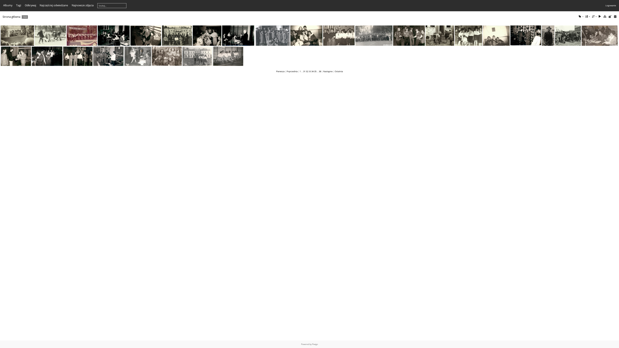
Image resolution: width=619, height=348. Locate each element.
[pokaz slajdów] (600, 17)
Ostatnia (339, 71)
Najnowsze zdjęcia (83, 5)
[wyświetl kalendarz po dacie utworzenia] (615, 17)
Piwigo (315, 344)
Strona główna (11, 17)
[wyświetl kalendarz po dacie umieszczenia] (610, 17)
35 (315, 71)
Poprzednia (292, 71)
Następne (328, 71)
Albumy (7, 5)
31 (304, 71)
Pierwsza (280, 71)
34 (312, 71)
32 (307, 71)
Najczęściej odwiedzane (54, 5)
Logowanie (610, 5)
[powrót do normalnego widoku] (605, 17)
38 (320, 71)
